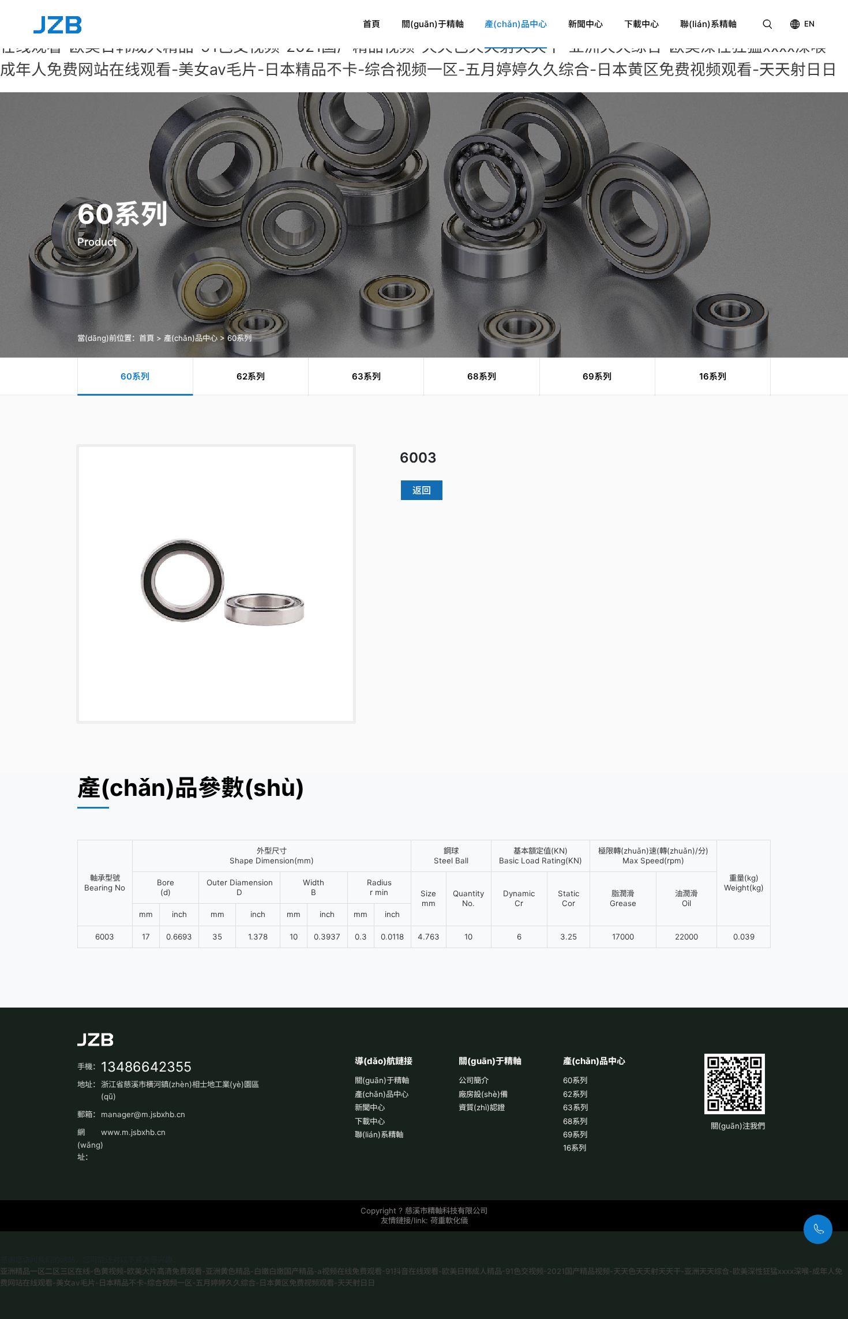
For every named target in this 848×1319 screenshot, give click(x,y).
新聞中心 (585, 23)
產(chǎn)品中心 (516, 23)
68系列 (575, 1121)
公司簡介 (474, 1080)
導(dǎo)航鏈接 (383, 1060)
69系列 (575, 1134)
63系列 (575, 1107)
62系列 (575, 1094)
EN (809, 23)
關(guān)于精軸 (433, 23)
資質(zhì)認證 (482, 1107)
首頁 (371, 23)
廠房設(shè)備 (483, 1094)
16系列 (574, 1147)
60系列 (239, 338)
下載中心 (641, 23)
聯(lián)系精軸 (708, 23)
